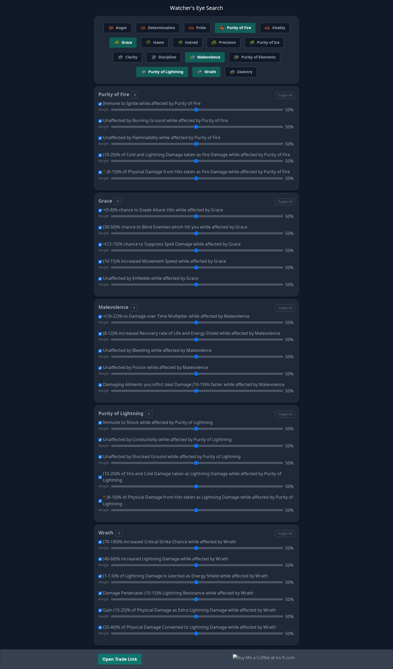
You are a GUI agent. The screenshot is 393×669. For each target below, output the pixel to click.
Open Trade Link (119, 659)
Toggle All (285, 95)
